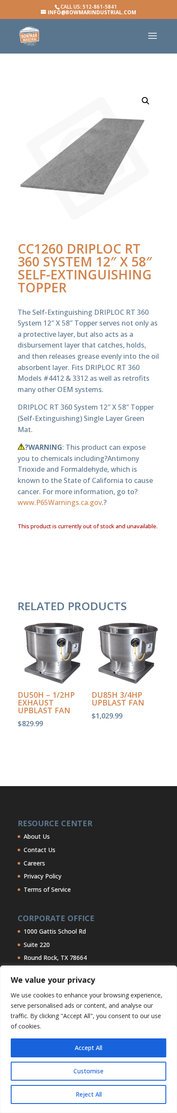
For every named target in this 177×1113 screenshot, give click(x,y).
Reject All (89, 1094)
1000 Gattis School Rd (55, 931)
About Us (37, 836)
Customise (88, 1071)
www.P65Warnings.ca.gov (60, 502)
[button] (145, 101)
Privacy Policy (42, 876)
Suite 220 (37, 945)
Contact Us (39, 850)
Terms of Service (47, 889)
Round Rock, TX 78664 (55, 957)
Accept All (88, 1048)
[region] (88, 1039)
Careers (34, 863)
